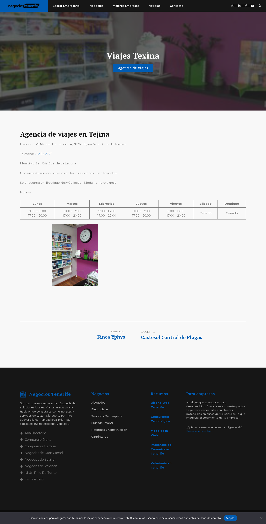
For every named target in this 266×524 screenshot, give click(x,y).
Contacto (176, 6)
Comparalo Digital (38, 439)
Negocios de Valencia (41, 466)
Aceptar (230, 518)
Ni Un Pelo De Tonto (41, 473)
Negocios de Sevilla (40, 459)
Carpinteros (99, 436)
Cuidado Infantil (102, 423)
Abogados (98, 402)
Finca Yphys (111, 337)
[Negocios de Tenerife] (24, 6)
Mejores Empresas (126, 6)
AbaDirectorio (35, 433)
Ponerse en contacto (200, 431)
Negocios (96, 6)
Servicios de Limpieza (106, 416)
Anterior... (117, 331)
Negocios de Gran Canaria (44, 453)
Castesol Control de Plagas (171, 337)
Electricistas (100, 409)
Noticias (154, 6)
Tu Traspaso (34, 479)
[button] (260, 6)
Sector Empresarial (66, 6)
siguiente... (148, 331)
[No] (261, 518)
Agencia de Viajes (133, 67)
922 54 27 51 (43, 154)
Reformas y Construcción (109, 430)
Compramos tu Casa (40, 446)
